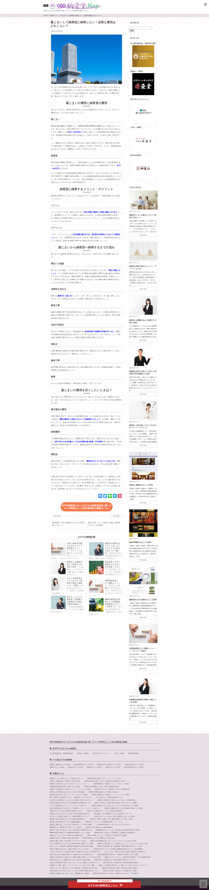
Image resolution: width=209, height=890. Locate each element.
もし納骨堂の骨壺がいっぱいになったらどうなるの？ (113, 824)
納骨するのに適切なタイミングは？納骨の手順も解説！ (105, 811)
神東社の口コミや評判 (57, 767)
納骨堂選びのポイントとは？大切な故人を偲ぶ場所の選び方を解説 (117, 830)
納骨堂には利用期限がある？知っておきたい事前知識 (67, 792)
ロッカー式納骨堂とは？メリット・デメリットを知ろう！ (68, 805)
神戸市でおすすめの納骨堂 (64, 748)
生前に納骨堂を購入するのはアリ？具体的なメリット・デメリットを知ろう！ (74, 548)
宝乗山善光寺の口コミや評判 (134, 764)
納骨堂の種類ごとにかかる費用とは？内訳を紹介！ (99, 838)
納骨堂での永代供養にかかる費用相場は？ (99, 827)
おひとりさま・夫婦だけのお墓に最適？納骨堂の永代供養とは (125, 852)
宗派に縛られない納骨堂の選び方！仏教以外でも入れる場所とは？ (71, 854)
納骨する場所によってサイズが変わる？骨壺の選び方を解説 (106, 835)
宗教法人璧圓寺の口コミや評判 (141, 485)
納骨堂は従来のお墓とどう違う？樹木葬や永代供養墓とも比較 (104, 781)
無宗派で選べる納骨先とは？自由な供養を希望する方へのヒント (115, 860)
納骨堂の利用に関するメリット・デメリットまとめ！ (104, 778)
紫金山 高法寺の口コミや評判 (133, 767)
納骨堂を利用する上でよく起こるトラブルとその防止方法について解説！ (112, 548)
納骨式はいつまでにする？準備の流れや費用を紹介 (66, 835)
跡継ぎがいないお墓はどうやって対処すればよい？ (66, 778)
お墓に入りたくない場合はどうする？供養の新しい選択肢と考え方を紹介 (74, 868)
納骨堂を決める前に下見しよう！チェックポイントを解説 (68, 795)
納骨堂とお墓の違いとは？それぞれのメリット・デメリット (69, 784)
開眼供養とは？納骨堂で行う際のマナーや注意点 (66, 827)
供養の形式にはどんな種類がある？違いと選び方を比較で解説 (70, 860)
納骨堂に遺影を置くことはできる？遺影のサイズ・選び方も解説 (71, 824)
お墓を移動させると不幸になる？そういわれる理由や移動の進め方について (74, 871)
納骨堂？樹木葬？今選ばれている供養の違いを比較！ (120, 871)
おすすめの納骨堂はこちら (103, 884)
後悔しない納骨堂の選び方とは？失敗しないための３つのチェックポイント (123, 865)
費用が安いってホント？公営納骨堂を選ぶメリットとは (104, 822)
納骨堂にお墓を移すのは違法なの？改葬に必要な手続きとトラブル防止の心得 (75, 857)
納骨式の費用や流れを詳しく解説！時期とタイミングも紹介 (69, 849)
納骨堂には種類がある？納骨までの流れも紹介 (74, 564)
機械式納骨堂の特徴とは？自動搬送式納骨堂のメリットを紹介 (70, 832)
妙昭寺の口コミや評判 (113, 767)
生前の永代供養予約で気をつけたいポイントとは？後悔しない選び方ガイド (74, 862)
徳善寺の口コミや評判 (94, 767)
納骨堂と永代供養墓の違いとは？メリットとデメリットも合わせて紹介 (113, 841)
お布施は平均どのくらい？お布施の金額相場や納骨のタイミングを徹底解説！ (118, 849)
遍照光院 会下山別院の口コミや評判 (143, 600)
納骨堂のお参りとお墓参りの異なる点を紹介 (64, 838)
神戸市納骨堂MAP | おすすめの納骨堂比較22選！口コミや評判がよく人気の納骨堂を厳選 (88, 742)
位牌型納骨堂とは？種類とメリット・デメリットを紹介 (111, 784)
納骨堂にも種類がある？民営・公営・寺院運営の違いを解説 (69, 873)
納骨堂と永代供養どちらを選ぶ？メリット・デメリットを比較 (70, 789)
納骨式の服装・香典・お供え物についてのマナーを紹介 (68, 841)
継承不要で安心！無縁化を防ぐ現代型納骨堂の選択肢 (120, 862)
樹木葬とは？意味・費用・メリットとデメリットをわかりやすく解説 (72, 865)
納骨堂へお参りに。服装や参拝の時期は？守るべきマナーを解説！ (116, 803)
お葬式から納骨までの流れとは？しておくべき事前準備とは (117, 800)
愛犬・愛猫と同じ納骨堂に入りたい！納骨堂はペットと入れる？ (71, 797)
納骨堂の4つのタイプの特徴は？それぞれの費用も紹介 (112, 789)
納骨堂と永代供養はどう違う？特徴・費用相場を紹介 (101, 786)
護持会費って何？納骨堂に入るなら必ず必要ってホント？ (113, 814)
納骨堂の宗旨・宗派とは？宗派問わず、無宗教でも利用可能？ (114, 832)
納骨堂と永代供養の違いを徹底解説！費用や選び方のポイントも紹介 (119, 846)
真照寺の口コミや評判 (75, 767)
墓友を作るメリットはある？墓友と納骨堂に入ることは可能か (114, 816)
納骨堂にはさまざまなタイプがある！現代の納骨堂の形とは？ (70, 814)
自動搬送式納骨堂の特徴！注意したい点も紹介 (65, 786)
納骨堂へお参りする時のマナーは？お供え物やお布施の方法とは (71, 830)
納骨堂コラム (58, 773)
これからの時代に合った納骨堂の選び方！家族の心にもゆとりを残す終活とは (75, 852)
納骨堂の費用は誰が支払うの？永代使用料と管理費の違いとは (70, 803)
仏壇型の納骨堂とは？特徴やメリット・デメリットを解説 (110, 795)
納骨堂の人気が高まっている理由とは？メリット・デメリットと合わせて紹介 (122, 843)
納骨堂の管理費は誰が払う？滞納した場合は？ (104, 792)
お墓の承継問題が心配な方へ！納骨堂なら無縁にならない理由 (117, 854)
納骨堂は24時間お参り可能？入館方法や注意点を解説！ (120, 868)
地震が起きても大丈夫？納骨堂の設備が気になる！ (66, 811)
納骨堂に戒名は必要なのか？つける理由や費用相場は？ (68, 819)
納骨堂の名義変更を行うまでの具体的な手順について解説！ (124, 808)
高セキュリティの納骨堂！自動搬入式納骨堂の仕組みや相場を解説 (71, 846)
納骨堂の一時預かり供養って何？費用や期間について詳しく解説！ (112, 819)
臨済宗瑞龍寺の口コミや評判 (140, 542)
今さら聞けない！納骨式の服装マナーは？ (109, 797)
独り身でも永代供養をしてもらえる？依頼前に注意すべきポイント (71, 800)
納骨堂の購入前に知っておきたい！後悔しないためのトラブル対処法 (115, 873)
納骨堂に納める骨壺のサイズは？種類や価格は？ (66, 822)
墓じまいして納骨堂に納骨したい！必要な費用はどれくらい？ (70, 816)
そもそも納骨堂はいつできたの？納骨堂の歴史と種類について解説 (71, 843)
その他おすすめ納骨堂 (62, 760)
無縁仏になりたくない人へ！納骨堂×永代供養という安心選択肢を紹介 (127, 857)
